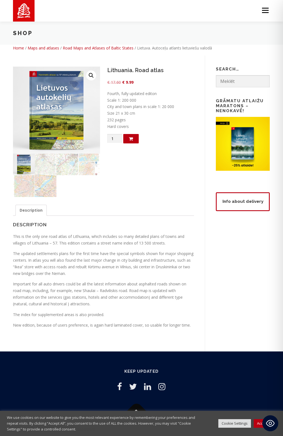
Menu (265, 10)
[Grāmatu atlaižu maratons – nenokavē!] (243, 143)
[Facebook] (119, 386)
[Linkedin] (147, 386)
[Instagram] (162, 386)
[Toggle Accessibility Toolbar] (270, 423)
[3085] (131, 138)
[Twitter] (133, 386)
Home (18, 48)
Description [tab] (31, 210)
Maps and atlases (43, 48)
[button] (91, 75)
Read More (86, 429)
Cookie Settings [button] (235, 423)
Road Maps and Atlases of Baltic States (98, 48)
